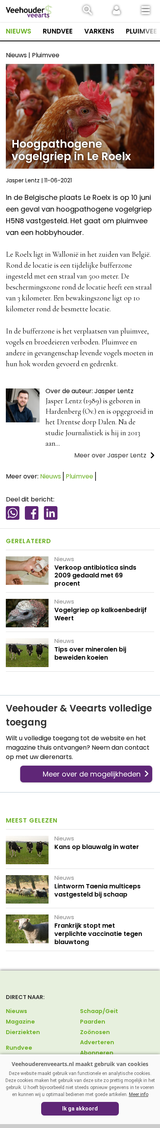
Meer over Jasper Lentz (110, 455)
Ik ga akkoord (80, 1108)
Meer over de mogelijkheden (92, 774)
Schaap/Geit (99, 1011)
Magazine (20, 1022)
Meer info (138, 1094)
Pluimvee (141, 31)
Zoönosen (95, 1032)
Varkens (99, 31)
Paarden (92, 1022)
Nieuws (18, 31)
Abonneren (96, 1053)
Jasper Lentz (23, 180)
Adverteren (97, 1042)
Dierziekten (23, 1032)
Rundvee (58, 31)
